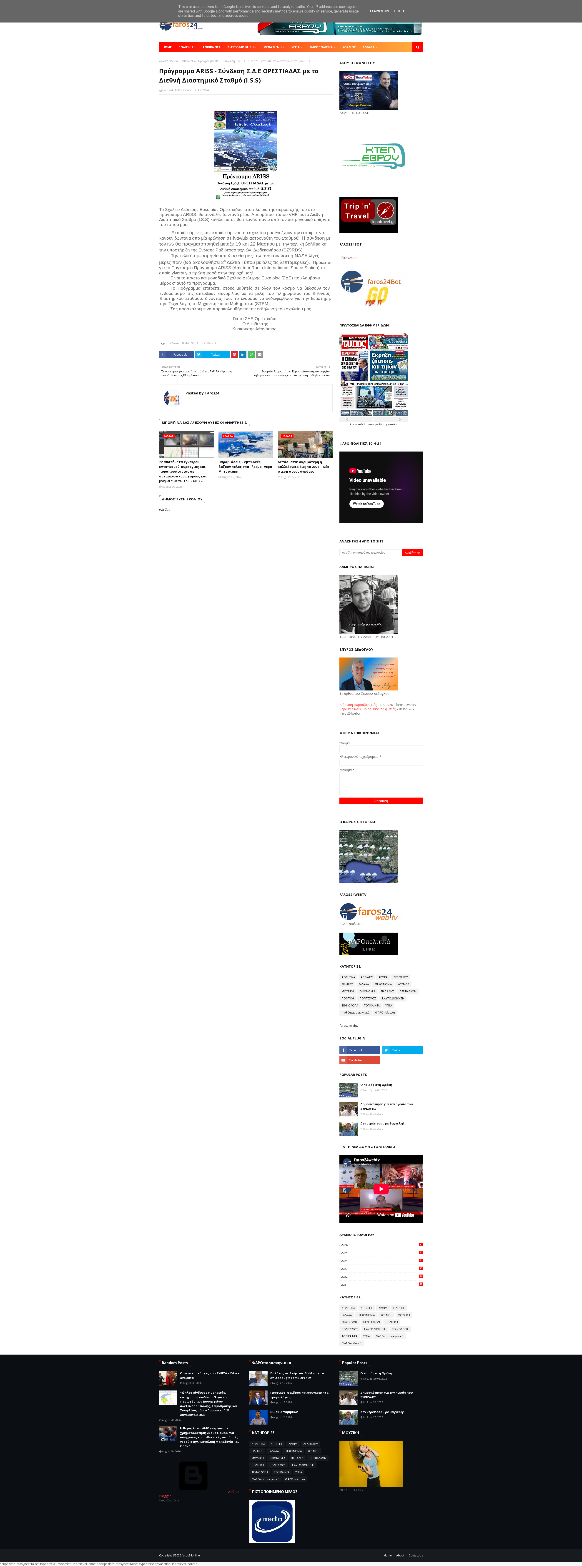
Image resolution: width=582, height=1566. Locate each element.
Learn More (380, 11)
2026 (381, 1245)
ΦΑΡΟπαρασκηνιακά (355, 1012)
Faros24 (167, 90)
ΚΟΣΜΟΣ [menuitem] (349, 47)
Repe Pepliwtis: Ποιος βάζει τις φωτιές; (367, 709)
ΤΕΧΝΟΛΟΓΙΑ (190, 343)
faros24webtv (349, 1026)
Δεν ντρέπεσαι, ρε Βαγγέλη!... (383, 1123)
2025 (381, 1253)
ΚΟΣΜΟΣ (403, 984)
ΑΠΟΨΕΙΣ (367, 977)
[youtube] (359, 1060)
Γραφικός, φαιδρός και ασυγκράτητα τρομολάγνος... (299, 1394)
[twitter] (402, 1050)
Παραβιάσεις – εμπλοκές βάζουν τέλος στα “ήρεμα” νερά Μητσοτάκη (245, 467)
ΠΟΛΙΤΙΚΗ (348, 998)
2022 (381, 1277)
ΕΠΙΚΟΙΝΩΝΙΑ (383, 984)
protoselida (391, 424)
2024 (381, 1261)
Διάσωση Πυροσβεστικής (358, 705)
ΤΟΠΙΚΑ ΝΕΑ (188, 61)
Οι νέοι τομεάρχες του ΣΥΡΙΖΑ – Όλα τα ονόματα (210, 1375)
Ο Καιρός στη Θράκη (376, 1085)
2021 (381, 1284)
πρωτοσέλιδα (360, 424)
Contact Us (416, 1555)
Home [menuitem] (167, 47)
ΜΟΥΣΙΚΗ (348, 991)
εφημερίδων (378, 424)
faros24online (191, 1555)
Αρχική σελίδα (168, 61)
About (400, 1555)
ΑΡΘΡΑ (383, 977)
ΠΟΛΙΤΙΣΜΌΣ (368, 998)
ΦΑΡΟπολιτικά (385, 1012)
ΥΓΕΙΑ (388, 1005)
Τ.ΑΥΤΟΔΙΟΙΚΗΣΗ (393, 998)
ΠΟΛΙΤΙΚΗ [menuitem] (185, 47)
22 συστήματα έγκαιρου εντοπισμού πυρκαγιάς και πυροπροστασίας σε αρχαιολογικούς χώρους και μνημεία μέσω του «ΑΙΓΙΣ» (183, 471)
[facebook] (359, 1050)
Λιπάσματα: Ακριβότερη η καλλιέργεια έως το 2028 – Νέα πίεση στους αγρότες (303, 467)
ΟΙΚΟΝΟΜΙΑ (367, 991)
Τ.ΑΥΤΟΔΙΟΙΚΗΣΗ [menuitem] (240, 47)
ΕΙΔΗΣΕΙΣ (347, 984)
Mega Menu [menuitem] (272, 47)
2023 (381, 1269)
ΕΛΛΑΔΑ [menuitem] (368, 47)
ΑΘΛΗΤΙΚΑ (348, 977)
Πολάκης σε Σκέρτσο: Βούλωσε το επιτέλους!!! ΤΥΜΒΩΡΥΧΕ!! (297, 1375)
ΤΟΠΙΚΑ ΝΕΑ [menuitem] (212, 47)
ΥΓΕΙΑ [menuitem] (295, 47)
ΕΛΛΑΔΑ (174, 343)
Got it (399, 11)
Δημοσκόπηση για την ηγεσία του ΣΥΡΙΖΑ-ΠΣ (386, 1106)
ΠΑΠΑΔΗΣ (387, 991)
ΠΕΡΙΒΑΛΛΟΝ (408, 991)
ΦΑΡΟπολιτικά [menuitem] (321, 47)
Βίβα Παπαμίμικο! (284, 1412)
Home (388, 1555)
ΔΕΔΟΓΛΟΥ (400, 977)
